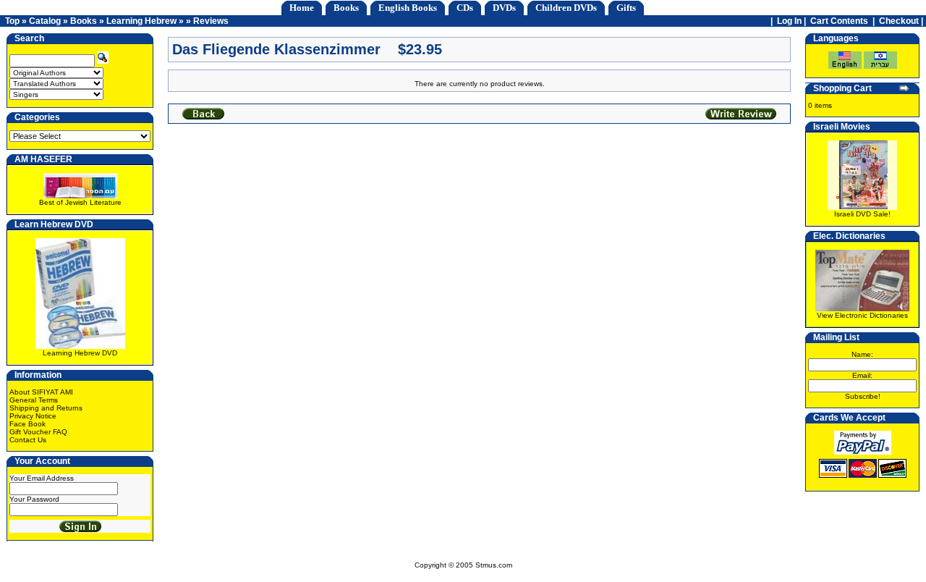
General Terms (33, 400)
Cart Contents (839, 21)
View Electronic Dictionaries (862, 315)
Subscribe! (862, 396)
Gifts (626, 7)
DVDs (504, 7)
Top (12, 21)
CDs (464, 7)
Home (301, 7)
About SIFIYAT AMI (41, 392)
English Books (407, 7)
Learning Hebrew (141, 21)
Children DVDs (566, 7)
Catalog (45, 21)
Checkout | (902, 21)
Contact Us (27, 440)
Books (346, 7)
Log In (789, 21)
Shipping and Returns (45, 408)
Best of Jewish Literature (80, 202)
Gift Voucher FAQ (38, 432)
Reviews (211, 21)
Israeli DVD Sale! (862, 214)
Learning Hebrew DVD (80, 353)
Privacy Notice (32, 416)
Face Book (27, 424)
